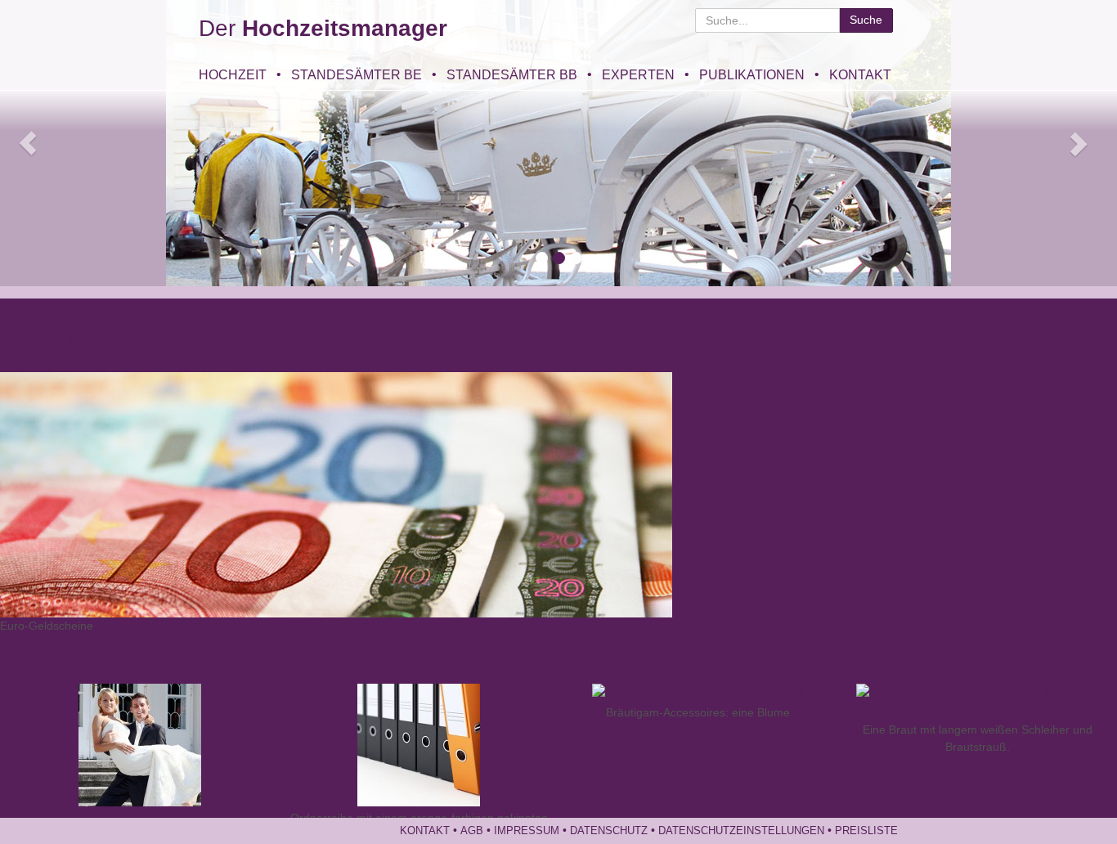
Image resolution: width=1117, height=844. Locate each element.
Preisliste (866, 831)
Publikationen (752, 74)
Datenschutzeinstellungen (741, 831)
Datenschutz (609, 831)
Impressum (526, 831)
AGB (471, 831)
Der (323, 28)
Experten (638, 74)
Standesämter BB (511, 74)
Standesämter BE (356, 74)
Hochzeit (233, 74)
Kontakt (860, 74)
